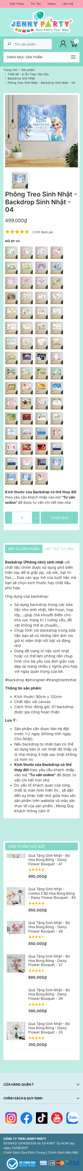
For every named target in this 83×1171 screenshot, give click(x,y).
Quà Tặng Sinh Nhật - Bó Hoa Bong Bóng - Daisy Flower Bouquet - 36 (49, 994)
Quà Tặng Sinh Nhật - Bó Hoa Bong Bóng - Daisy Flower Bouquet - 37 (49, 960)
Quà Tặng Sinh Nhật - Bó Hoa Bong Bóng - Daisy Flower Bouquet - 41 (49, 859)
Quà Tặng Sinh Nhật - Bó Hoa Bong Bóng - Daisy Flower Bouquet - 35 (49, 1028)
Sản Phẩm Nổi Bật (26, 846)
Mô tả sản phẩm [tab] (23, 549)
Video (51, 4)
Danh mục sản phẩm (24, 57)
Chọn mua (59, 518)
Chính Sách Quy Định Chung (24, 1152)
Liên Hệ (67, 4)
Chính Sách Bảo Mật (63, 1152)
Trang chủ (10, 70)
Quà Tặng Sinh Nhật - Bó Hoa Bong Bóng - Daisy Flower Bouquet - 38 (49, 927)
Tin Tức (36, 4)
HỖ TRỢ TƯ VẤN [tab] (60, 549)
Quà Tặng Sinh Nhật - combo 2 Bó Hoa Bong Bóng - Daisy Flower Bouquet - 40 (52, 893)
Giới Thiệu (17, 4)
